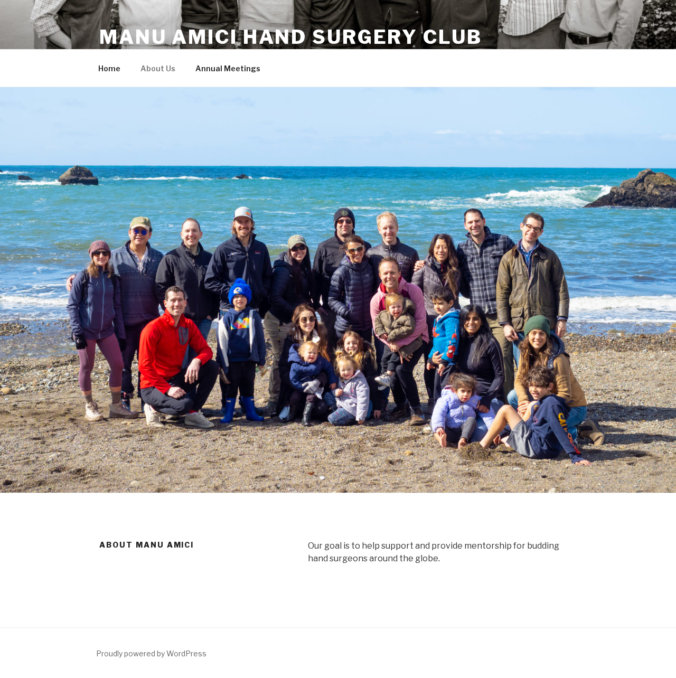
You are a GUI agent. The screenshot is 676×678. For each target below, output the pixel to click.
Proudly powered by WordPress (151, 653)
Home (109, 68)
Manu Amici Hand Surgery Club (290, 37)
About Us (157, 68)
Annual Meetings (227, 68)
